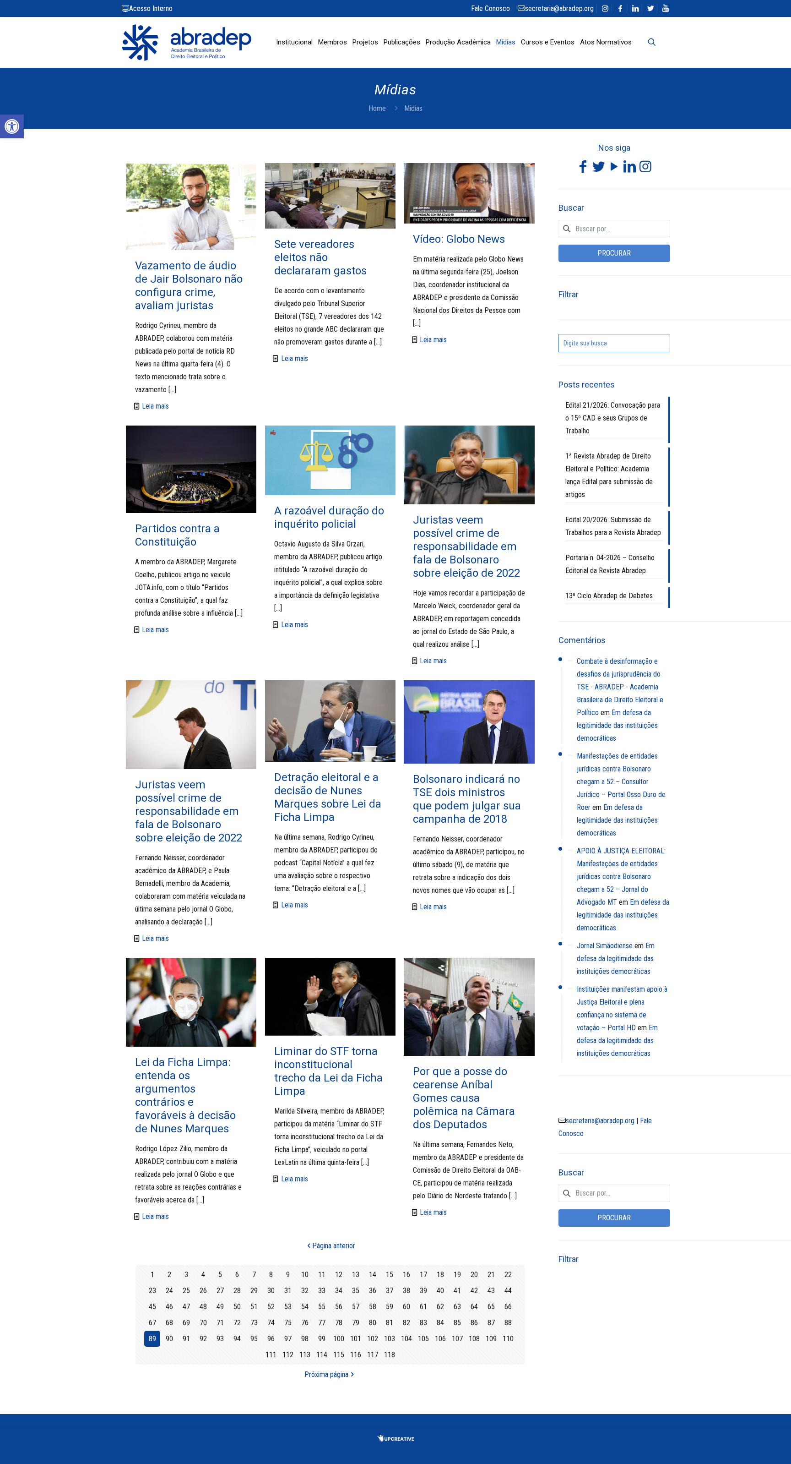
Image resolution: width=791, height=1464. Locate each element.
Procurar (614, 253)
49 (220, 1306)
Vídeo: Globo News (459, 239)
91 (186, 1338)
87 (491, 1322)
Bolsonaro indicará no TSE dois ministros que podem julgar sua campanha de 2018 (467, 799)
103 (389, 1338)
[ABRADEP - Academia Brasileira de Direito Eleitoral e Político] (186, 42)
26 (203, 1290)
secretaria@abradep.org (559, 8)
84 (440, 1322)
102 (372, 1338)
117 (372, 1354)
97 (288, 1338)
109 (491, 1338)
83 (423, 1322)
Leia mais (155, 406)
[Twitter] (599, 168)
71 (220, 1322)
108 (474, 1338)
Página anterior (333, 1245)
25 (186, 1290)
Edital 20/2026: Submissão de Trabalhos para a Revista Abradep (613, 526)
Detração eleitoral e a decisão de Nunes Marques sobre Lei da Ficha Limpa (327, 797)
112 (287, 1354)
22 (508, 1274)
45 (152, 1306)
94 (237, 1338)
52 (271, 1306)
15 (389, 1274)
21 (491, 1274)
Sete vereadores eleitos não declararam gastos (320, 257)
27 (220, 1290)
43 (491, 1290)
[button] (12, 126)
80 (372, 1322)
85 (457, 1322)
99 (321, 1338)
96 (271, 1338)
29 (254, 1290)
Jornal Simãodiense (605, 945)
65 (491, 1306)
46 (169, 1306)
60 (406, 1306)
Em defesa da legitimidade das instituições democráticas (617, 725)
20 (474, 1274)
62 (440, 1306)
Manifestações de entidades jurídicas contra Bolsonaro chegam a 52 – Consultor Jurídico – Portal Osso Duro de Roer (621, 782)
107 (457, 1338)
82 (406, 1322)
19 (457, 1274)
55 (321, 1306)
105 (423, 1338)
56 (338, 1306)
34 (338, 1290)
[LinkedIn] (630, 168)
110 (508, 1338)
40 (440, 1290)
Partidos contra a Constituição (177, 535)
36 (372, 1290)
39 (423, 1290)
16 (406, 1274)
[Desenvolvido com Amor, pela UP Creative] (395, 1439)
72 (237, 1322)
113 (304, 1354)
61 (423, 1306)
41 (457, 1290)
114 (321, 1354)
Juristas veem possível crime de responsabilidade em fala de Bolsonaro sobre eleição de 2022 (466, 546)
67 (152, 1322)
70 (203, 1322)
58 (372, 1306)
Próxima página (326, 1374)
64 (474, 1306)
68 (169, 1322)
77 (321, 1322)
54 (305, 1306)
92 (203, 1338)
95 (254, 1338)
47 (186, 1306)
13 (355, 1274)
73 (254, 1322)
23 (152, 1290)
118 (389, 1354)
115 (338, 1354)
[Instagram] (645, 168)
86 (474, 1322)
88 (508, 1322)
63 (457, 1306)
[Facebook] (583, 168)
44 (508, 1290)
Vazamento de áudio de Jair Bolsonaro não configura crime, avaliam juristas (189, 285)
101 (355, 1338)
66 (508, 1306)
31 (288, 1290)
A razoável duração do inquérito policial (329, 517)
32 (305, 1290)
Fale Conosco (490, 8)
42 (474, 1290)
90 (169, 1338)
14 (372, 1274)
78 (338, 1322)
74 (271, 1322)
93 (220, 1338)
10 (305, 1274)
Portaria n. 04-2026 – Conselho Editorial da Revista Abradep (610, 564)
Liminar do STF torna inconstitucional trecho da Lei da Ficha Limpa (328, 1071)
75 (288, 1322)
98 (305, 1338)
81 (389, 1322)
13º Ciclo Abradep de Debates (609, 595)
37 (389, 1290)
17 (423, 1274)
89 (152, 1338)
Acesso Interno (151, 8)
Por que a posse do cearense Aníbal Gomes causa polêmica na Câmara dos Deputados (464, 1098)
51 (254, 1306)
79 (355, 1322)
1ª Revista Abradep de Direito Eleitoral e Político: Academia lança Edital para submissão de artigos (609, 475)
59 (389, 1306)
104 (406, 1338)
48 (203, 1306)
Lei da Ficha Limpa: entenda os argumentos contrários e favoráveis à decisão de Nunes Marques (185, 1095)
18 (440, 1274)
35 (355, 1290)
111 (270, 1354)
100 (338, 1338)
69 (186, 1322)
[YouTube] (614, 168)
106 (440, 1338)
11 (321, 1274)
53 (288, 1306)
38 (406, 1290)
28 (237, 1290)
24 (169, 1290)
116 (355, 1354)
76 (305, 1322)
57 (355, 1306)
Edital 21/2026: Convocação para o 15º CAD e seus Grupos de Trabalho (612, 418)
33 (321, 1290)
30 (271, 1290)
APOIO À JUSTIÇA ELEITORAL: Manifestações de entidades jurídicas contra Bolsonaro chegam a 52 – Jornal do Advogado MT (621, 877)
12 (338, 1274)
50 (237, 1306)
